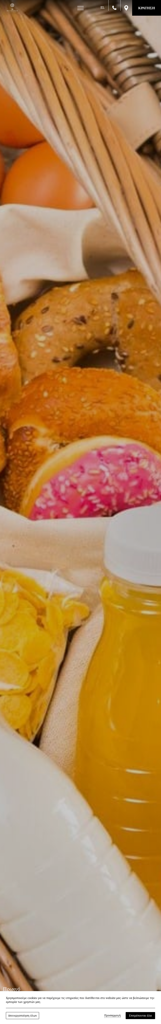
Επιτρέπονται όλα (140, 1015)
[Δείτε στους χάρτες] (126, 7)
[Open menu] (80, 8)
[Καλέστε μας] (114, 7)
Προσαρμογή (112, 1015)
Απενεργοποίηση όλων (22, 1015)
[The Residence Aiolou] (12, 8)
